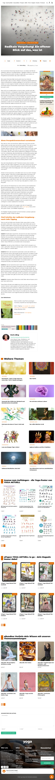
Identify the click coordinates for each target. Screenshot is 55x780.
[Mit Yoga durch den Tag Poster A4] (27, 524)
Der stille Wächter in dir (37, 424)
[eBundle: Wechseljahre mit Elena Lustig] (9, 651)
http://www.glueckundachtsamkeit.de (19, 337)
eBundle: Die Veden (25, 662)
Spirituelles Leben (32, 42)
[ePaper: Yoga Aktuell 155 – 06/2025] (27, 602)
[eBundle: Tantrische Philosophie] (46, 682)
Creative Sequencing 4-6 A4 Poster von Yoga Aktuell (45, 507)
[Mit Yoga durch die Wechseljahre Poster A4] (9, 495)
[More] (49, 61)
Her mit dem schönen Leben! (38, 401)
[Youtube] (7, 767)
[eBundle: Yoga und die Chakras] (27, 682)
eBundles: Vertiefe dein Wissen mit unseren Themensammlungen (27, 637)
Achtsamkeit (32, 399)
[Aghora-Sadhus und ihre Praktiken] (41, 437)
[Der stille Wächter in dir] (41, 414)
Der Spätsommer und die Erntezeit (31, 751)
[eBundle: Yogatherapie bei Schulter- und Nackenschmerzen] (46, 651)
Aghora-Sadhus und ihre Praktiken (40, 447)
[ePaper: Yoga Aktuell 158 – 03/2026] (27, 572)
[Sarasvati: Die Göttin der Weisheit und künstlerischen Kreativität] (13, 391)
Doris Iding (22, 65)
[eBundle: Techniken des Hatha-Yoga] (9, 682)
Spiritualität (21, 42)
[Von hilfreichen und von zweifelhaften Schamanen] (41, 458)
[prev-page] (2, 545)
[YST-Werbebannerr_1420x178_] (19, 327)
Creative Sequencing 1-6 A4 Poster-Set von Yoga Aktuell (26, 507)
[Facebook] (2, 767)
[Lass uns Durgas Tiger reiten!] (13, 437)
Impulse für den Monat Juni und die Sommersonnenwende (31, 760)
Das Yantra (33, 378)
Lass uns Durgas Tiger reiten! (10, 447)
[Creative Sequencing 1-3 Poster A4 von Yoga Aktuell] (9, 524)
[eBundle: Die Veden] (27, 651)
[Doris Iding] (6, 342)
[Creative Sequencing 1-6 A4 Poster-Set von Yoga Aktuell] (27, 495)
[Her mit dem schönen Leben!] (41, 391)
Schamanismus (5, 444)
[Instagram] (5, 767)
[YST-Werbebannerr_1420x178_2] (19, 133)
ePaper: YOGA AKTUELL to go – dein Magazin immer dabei (27, 558)
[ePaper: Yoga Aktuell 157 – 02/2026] (46, 572)
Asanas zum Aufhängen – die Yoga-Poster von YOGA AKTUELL (28, 481)
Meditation (4, 466)
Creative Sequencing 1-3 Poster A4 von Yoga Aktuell (9, 536)
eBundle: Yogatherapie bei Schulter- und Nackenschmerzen (46, 664)
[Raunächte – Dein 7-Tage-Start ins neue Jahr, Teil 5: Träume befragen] (13, 368)
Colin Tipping (26, 206)
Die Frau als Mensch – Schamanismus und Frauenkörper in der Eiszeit (31, 755)
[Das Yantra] (41, 368)
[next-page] (4, 545)
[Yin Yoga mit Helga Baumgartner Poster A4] (46, 524)
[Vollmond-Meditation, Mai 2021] (13, 458)
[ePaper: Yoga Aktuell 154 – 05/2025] (46, 602)
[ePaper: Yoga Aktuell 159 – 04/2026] (9, 572)
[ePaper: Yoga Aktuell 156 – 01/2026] (9, 602)
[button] (47, 3)
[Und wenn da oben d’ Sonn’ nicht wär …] (13, 414)
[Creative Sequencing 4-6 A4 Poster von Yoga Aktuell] (46, 495)
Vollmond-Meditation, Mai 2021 (11, 468)
